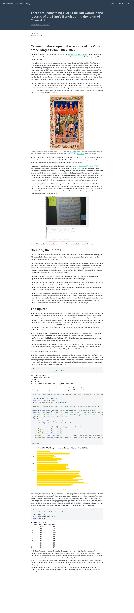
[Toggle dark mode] (126, 3)
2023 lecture (80, 153)
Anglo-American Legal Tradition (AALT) (85, 166)
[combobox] (129, 3)
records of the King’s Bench (77, 54)
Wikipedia (73, 151)
